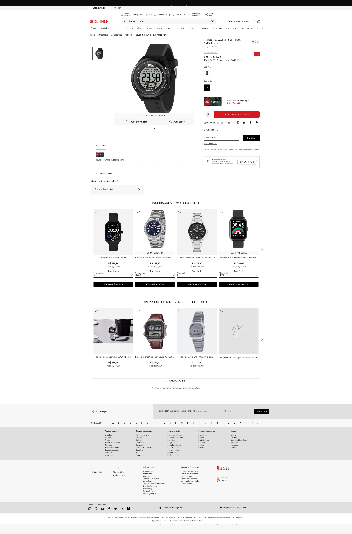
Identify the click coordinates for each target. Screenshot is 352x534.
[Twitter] (115, 509)
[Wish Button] (207, 114)
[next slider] (89, 249)
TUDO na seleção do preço (176, 3)
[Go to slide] (154, 128)
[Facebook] (109, 509)
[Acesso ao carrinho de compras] (258, 22)
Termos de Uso (165, 517)
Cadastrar (261, 411)
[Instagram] (89, 509)
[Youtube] (102, 509)
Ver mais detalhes (105, 173)
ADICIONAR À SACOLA (113, 284)
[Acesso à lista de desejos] (253, 22)
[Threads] (122, 509)
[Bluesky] (128, 509)
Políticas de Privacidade (149, 517)
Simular (251, 138)
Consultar (247, 162)
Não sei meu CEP (210, 144)
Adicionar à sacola (237, 114)
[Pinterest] (96, 509)
